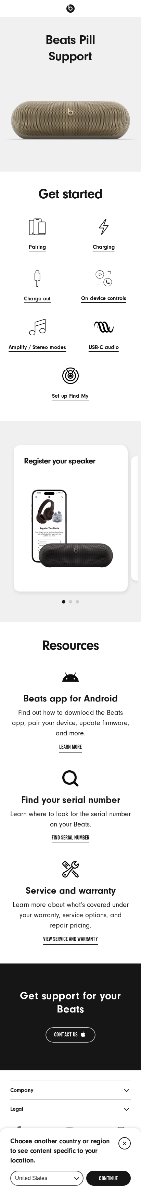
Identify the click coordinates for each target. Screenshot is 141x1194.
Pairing (37, 248)
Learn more (70, 748)
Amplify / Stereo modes (37, 348)
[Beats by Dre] (70, 8)
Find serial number (70, 838)
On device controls (103, 299)
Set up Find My (70, 397)
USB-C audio (104, 348)
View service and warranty (70, 940)
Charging (104, 248)
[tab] (63, 602)
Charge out (37, 299)
